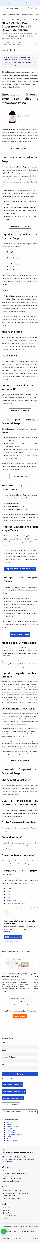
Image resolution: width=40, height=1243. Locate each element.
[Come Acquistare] (13, 14)
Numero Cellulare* (9, 1057)
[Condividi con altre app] (18, 50)
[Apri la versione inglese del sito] (35, 8)
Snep (19, 1239)
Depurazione (10, 1131)
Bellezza (9, 1123)
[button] (4, 8)
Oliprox (8, 888)
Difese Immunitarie (13, 1133)
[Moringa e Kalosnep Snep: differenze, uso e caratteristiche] (17, 963)
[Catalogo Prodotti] (27, 14)
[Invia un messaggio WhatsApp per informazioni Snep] (4, 1231)
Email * (4, 1050)
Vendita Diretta (11, 1141)
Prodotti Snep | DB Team (15, 9)
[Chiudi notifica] (37, 2)
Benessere (9, 1125)
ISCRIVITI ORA (20, 1016)
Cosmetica (9, 1129)
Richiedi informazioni (13, 937)
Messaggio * (7, 1064)
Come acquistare (11, 942)
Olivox (8, 894)
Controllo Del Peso (12, 1127)
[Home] (4, 14)
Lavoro (8, 1137)
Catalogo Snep (11, 900)
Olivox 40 (9, 897)
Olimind (8, 891)
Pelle (7, 1139)
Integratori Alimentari (14, 1135)
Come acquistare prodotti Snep (16, 903)
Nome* (5, 1043)
